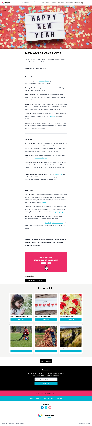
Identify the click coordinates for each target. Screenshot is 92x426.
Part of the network (46, 393)
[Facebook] (42, 407)
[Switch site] (11, 3)
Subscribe (46, 383)
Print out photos (44, 81)
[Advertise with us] (88, 2)
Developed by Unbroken (84, 423)
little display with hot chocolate (54, 223)
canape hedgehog (58, 212)
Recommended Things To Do (35, 280)
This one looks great (41, 158)
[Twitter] (46, 407)
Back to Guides (46, 361)
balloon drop (58, 174)
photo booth (52, 116)
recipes (44, 202)
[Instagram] (49, 407)
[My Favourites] (85, 2)
